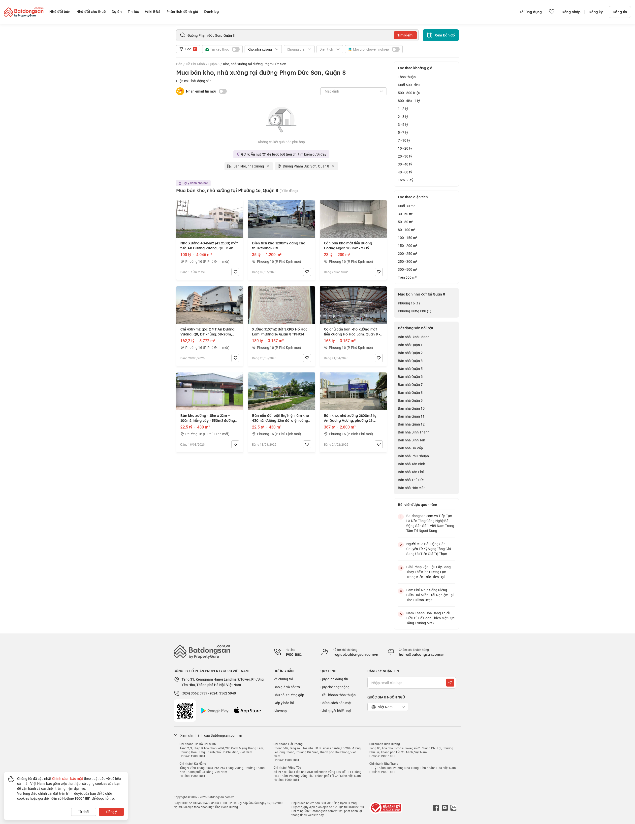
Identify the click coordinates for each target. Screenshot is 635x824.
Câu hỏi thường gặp (289, 694)
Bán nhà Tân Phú (411, 471)
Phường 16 (409, 303)
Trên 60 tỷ (405, 180)
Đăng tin (620, 12)
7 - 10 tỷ (404, 140)
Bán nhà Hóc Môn (411, 487)
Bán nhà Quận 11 (411, 416)
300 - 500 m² (407, 269)
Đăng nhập (571, 12)
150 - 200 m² (407, 245)
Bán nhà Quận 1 (410, 344)
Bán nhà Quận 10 (411, 408)
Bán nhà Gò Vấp (410, 448)
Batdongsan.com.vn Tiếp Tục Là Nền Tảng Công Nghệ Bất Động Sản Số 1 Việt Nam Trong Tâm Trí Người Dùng (430, 523)
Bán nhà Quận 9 (410, 400)
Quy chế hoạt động (334, 687)
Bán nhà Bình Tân (411, 440)
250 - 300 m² (407, 261)
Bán (179, 64)
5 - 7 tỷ (403, 132)
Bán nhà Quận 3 (410, 360)
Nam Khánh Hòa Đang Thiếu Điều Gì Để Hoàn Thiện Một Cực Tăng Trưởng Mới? (430, 618)
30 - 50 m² (405, 213)
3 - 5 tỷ (403, 124)
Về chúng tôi (283, 679)
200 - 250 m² (407, 253)
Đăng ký (596, 12)
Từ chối (83, 811)
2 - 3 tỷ (403, 116)
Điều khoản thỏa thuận (338, 694)
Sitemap (280, 710)
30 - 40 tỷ (405, 164)
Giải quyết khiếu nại (335, 710)
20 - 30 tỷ (405, 156)
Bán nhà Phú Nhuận (413, 456)
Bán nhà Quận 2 (410, 352)
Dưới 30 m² (406, 205)
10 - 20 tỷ (405, 148)
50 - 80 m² (405, 221)
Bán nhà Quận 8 (410, 392)
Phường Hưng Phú (414, 311)
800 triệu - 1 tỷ (409, 100)
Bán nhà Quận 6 (410, 376)
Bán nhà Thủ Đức (411, 479)
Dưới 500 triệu (409, 84)
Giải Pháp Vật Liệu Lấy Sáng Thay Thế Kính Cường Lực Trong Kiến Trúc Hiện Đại (428, 571)
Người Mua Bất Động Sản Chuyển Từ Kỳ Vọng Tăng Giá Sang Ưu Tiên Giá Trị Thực (428, 548)
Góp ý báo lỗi (284, 702)
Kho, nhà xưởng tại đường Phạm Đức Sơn (254, 64)
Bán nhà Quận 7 (410, 384)
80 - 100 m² (406, 229)
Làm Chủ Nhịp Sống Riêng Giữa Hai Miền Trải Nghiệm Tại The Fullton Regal (430, 595)
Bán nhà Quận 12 (411, 424)
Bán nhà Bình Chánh (414, 336)
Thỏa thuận (407, 76)
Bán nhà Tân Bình (411, 463)
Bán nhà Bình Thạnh (413, 432)
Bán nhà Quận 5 (410, 368)
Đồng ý (111, 811)
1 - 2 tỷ (403, 108)
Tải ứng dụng (531, 12)
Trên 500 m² (407, 277)
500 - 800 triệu (409, 92)
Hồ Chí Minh (195, 64)
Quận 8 (214, 64)
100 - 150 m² (407, 237)
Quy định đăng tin (334, 679)
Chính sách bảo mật (335, 702)
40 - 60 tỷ (405, 172)
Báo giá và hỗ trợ (287, 687)
